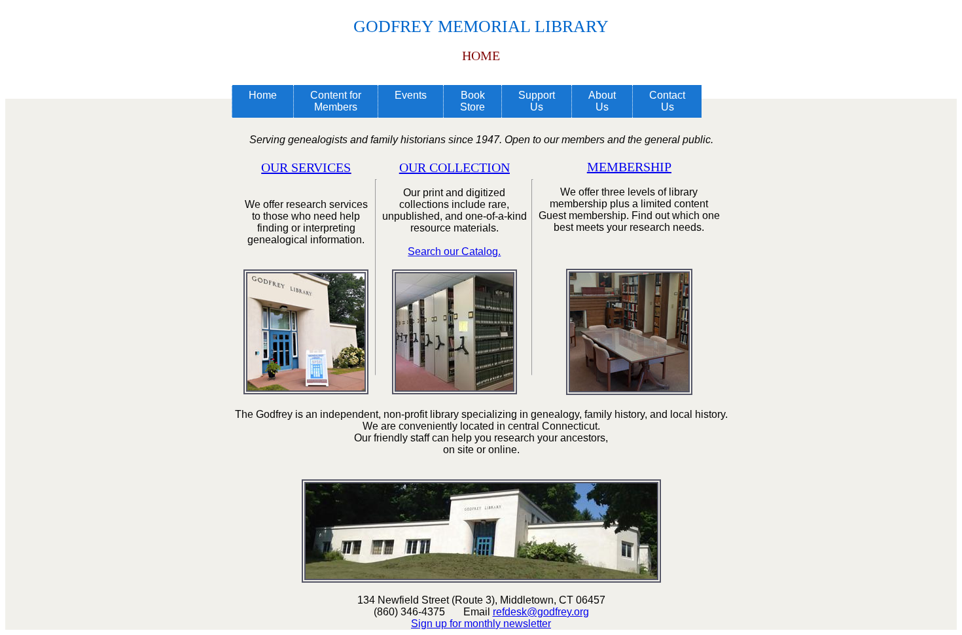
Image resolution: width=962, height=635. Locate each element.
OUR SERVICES (306, 167)
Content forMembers (335, 101)
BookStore (472, 101)
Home (263, 95)
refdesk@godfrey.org (541, 611)
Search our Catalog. (454, 251)
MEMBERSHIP (629, 167)
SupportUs (536, 101)
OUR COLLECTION (454, 167)
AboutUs (602, 101)
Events (411, 95)
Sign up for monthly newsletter (481, 623)
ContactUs (667, 101)
